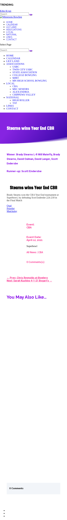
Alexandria (20, 92)
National (11, 34)
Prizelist (10, 208)
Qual (9, 205)
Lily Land (11, 27)
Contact (11, 39)
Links (9, 37)
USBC (15, 66)
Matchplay (12, 211)
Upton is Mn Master (20, 429)
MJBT (15, 78)
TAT (14, 103)
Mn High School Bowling (29, 80)
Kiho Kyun (5, 11)
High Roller (20, 100)
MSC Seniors (20, 89)
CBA (15, 86)
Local (9, 32)
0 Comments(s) (35, 262)
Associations (14, 29)
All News (31, 252)
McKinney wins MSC (20, 353)
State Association (24, 72)
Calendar (12, 24)
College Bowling (24, 75)
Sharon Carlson (18, 315)
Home (9, 22)
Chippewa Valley (24, 94)
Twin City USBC (22, 69)
